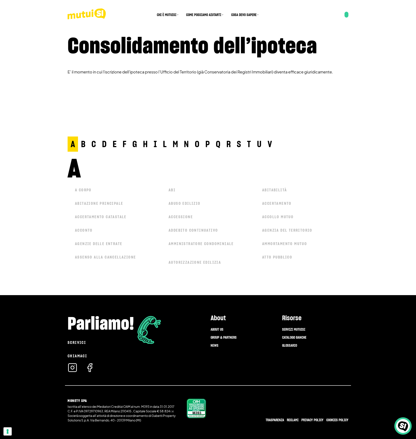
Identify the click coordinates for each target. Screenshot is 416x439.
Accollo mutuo (278, 216)
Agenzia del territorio (287, 230)
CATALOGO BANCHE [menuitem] (294, 337)
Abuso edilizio (185, 203)
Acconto (84, 230)
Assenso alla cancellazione (105, 257)
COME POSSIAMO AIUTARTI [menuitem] (203, 15)
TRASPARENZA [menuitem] (275, 420)
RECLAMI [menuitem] (293, 420)
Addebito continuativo (193, 230)
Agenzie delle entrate (98, 243)
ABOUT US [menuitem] (217, 329)
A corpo (83, 189)
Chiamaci (77, 355)
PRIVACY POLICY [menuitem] (312, 420)
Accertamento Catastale (101, 216)
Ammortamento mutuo (284, 243)
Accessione (181, 216)
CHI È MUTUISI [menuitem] (166, 15)
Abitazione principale (99, 203)
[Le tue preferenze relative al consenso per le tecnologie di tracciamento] (7, 431)
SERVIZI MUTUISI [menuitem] (293, 329)
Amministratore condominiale (201, 243)
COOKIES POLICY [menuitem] (337, 420)
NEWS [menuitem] (214, 345)
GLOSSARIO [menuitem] (289, 345)
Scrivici (77, 342)
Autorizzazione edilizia (195, 262)
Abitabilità (274, 189)
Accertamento (277, 203)
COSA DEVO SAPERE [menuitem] (244, 15)
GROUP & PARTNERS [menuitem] (224, 337)
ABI (172, 189)
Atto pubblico (277, 257)
